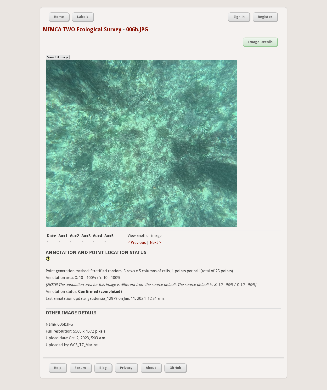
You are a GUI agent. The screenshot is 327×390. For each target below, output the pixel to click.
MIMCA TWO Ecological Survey (82, 29)
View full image (57, 57)
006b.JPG (137, 29)
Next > (155, 242)
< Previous (137, 242)
